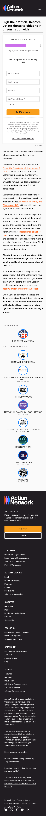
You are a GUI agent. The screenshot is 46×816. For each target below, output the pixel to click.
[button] (40, 9)
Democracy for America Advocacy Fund (23, 378)
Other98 (23, 480)
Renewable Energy (11, 803)
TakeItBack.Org (23, 462)
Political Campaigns (12, 565)
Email (6, 577)
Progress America (23, 341)
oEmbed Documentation (14, 691)
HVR (17, 771)
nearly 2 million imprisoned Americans (21, 288)
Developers (9, 681)
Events (7, 587)
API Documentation (12, 688)
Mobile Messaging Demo (14, 613)
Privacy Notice (9, 800)
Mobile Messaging (12, 580)
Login (23, 535)
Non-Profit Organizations (14, 554)
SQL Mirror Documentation (15, 684)
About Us (8, 655)
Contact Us (9, 620)
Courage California (23, 362)
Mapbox (24, 752)
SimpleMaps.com (11, 761)
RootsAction (23, 447)
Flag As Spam (38, 145)
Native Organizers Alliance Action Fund (23, 430)
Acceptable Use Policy (13, 807)
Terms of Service (23, 800)
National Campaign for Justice (23, 412)
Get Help (8, 677)
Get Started (9, 606)
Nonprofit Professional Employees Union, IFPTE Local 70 (20, 783)
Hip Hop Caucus (23, 396)
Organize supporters (13, 639)
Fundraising (9, 591)
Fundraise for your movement (16, 632)
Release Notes (10, 658)
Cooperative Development (15, 651)
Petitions (8, 584)
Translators (33, 803)
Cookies (24, 803)
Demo (6, 610)
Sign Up (23, 528)
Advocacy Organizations (14, 561)
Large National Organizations (16, 558)
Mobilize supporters (12, 636)
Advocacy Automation (13, 594)
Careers (7, 617)
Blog (6, 662)
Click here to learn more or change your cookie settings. (19, 737)
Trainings (8, 674)
